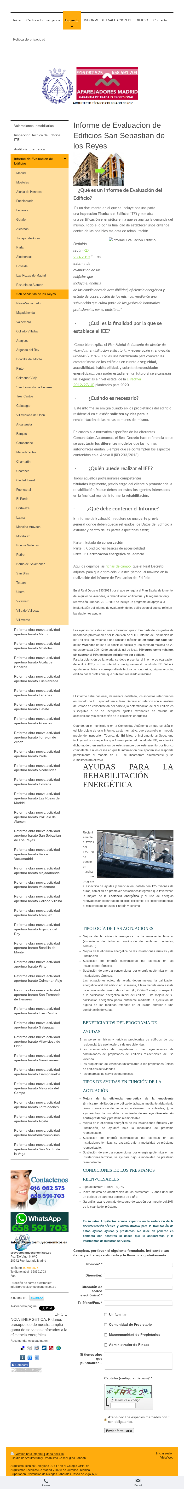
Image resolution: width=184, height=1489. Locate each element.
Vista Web (166, 1457)
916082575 (30, 1268)
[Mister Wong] (51, 1348)
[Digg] (29, 1348)
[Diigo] (29, 1357)
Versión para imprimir (29, 1454)
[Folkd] (44, 1348)
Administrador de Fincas (129, 1345)
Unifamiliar (117, 1314)
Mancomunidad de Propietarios (134, 1334)
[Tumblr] (22, 1357)
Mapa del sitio (55, 1454)
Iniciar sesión (164, 1453)
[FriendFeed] (36, 1357)
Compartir (21, 1365)
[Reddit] (36, 1348)
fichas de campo (118, 566)
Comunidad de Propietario (130, 1324)
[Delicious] (22, 1348)
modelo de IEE (152, 664)
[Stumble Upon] (58, 1348)
